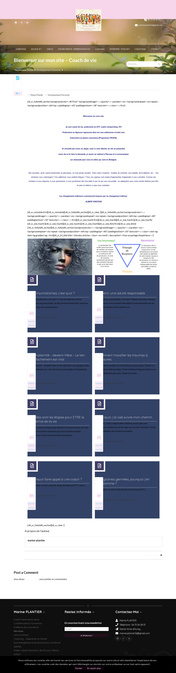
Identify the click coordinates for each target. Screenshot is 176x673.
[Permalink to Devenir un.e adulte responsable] (127, 257)
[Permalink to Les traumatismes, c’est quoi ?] (60, 257)
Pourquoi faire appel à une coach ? (56, 479)
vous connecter (32, 579)
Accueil (30, 70)
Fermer (78, 668)
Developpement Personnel (49, 70)
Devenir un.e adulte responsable (121, 293)
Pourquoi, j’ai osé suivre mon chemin (125, 417)
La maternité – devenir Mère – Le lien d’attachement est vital (57, 357)
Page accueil (129, 500)
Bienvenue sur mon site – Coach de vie (56, 86)
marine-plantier (37, 95)
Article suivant (152, 555)
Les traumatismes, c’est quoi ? (52, 293)
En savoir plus (94, 668)
